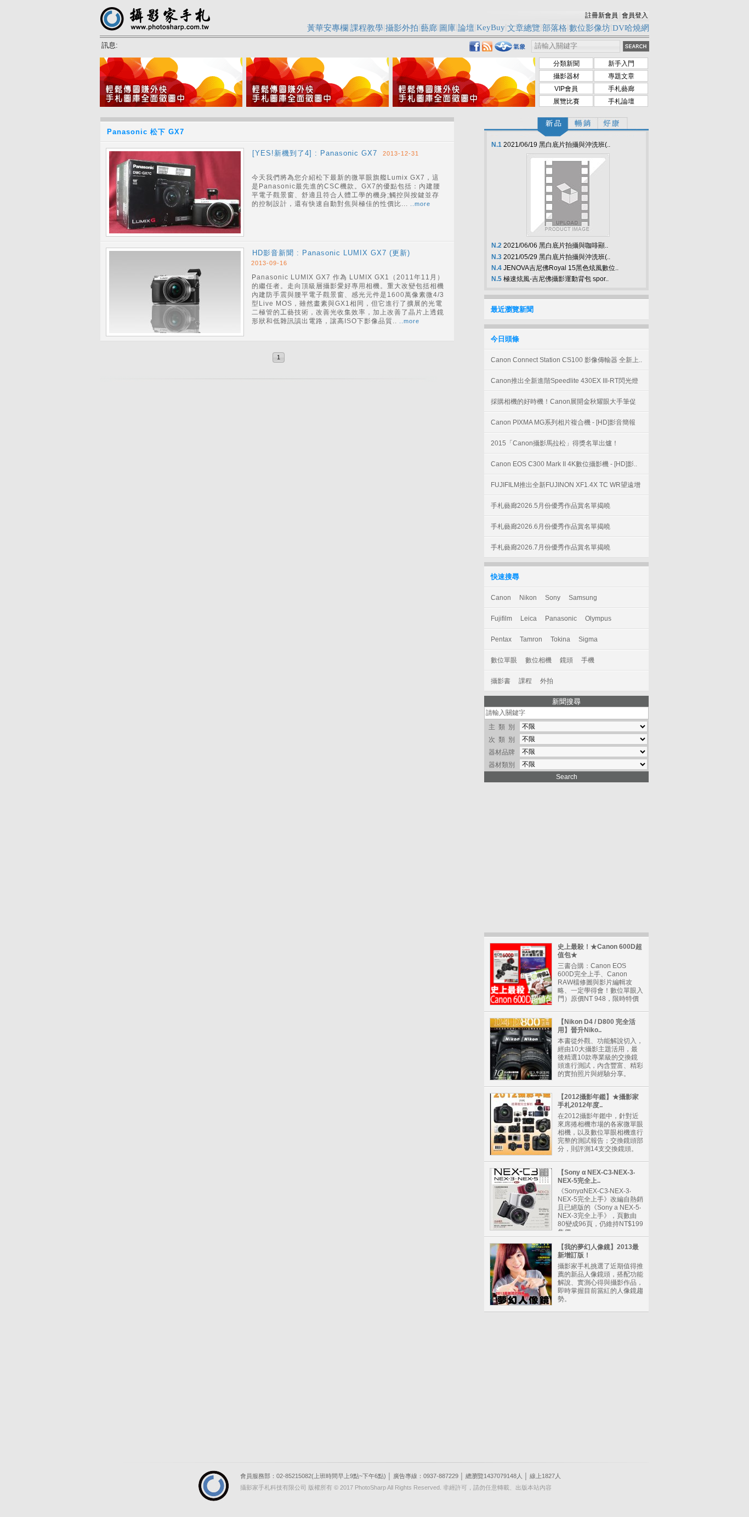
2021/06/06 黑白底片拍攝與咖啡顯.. (549, 245)
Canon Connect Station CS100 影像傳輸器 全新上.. (566, 360)
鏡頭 (566, 660)
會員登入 (635, 15)
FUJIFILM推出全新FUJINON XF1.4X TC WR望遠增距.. (565, 488)
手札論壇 (621, 101)
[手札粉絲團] (474, 48)
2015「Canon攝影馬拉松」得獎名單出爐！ (555, 443)
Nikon (528, 597)
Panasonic (561, 618)
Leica (528, 618)
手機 (587, 660)
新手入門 (621, 63)
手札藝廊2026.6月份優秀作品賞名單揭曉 (550, 526)
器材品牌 (502, 752)
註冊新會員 (601, 15)
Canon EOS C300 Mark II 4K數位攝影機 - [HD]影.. (564, 464)
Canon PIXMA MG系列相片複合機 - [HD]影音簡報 (563, 422)
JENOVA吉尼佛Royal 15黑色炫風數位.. (554, 268)
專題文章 (621, 76)
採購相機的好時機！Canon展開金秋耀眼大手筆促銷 (563, 404)
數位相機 (538, 660)
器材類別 (502, 765)
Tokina (560, 639)
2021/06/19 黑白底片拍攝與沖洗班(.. (550, 144)
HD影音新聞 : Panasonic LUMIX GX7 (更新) (331, 253)
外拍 (546, 681)
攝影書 (500, 681)
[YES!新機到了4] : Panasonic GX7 (314, 153)
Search (566, 777)
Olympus (598, 618)
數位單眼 (504, 660)
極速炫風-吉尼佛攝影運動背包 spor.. (549, 279)
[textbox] (575, 46)
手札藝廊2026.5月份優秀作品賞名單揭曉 (550, 505)
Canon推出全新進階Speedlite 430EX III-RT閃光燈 (564, 380)
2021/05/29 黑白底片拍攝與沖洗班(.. (550, 257)
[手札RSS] (487, 48)
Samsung (583, 597)
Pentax (501, 639)
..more (420, 204)
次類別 (503, 739)
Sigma (588, 639)
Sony (552, 597)
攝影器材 (566, 76)
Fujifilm (501, 618)
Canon (501, 597)
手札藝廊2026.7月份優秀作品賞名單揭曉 (550, 547)
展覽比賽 (566, 101)
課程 (525, 681)
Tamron (531, 639)
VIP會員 (566, 88)
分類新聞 (566, 63)
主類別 (503, 727)
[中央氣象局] (510, 49)
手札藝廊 (621, 88)
